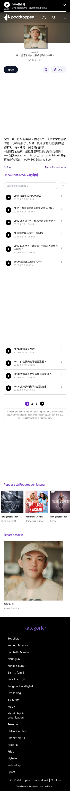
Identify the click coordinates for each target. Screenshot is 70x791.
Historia (13, 744)
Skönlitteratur (16, 738)
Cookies (56, 780)
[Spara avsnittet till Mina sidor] (45, 69)
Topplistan (14, 638)
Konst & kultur (16, 665)
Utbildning (14, 693)
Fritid (11, 751)
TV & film (13, 699)
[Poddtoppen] (19, 17)
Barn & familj (16, 672)
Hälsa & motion (17, 731)
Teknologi (14, 724)
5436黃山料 (35, 59)
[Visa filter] (63, 185)
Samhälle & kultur (19, 652)
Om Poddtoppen (19, 780)
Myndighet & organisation (16, 715)
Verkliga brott (16, 679)
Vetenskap (14, 765)
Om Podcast (40, 780)
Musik (11, 706)
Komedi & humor (18, 645)
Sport (11, 772)
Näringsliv (14, 659)
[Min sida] (44, 17)
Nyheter (13, 758)
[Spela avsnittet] (8, 197)
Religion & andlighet (20, 686)
